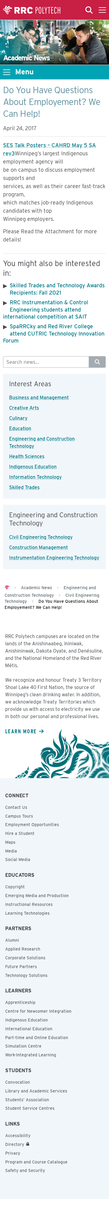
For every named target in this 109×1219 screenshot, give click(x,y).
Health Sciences (27, 456)
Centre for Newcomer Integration (38, 1011)
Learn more (21, 731)
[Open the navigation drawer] (102, 10)
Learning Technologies (27, 913)
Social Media (17, 859)
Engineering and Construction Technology (42, 442)
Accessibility (18, 1135)
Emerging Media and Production (37, 895)
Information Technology (35, 477)
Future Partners (21, 966)
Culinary (18, 418)
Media (11, 851)
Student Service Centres (29, 1108)
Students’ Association (27, 1099)
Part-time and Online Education (36, 1037)
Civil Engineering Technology (41, 537)
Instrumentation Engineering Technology (54, 558)
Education (20, 428)
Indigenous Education (33, 467)
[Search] (97, 362)
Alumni (12, 940)
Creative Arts (24, 408)
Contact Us (16, 807)
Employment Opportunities (32, 824)
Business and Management (39, 397)
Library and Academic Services (36, 1091)
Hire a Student (20, 833)
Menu (24, 72)
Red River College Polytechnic (32, 10)
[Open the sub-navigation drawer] (6, 72)
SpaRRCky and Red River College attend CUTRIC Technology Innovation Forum (53, 333)
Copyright (15, 886)
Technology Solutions (26, 975)
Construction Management (38, 547)
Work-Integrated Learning (30, 1054)
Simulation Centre (23, 1046)
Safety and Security (25, 1170)
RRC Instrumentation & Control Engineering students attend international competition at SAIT (45, 309)
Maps (10, 842)
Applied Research (22, 949)
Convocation (17, 1082)
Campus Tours (19, 816)
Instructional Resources (29, 904)
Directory (14, 1144)
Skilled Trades (24, 487)
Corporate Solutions (25, 957)
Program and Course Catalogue (36, 1162)
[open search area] (89, 10)
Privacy (12, 1153)
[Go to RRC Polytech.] (7, 587)
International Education (28, 1028)
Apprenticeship (20, 1002)
